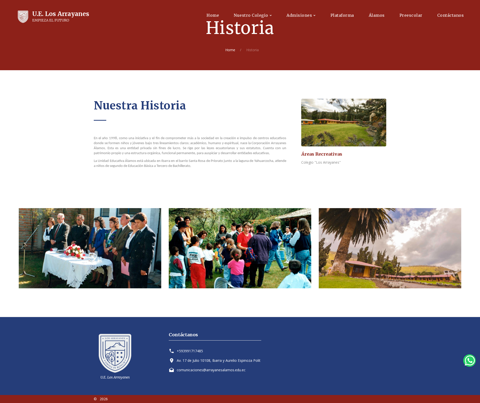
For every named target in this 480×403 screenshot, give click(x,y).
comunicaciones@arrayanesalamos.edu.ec (211, 370)
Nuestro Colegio (251, 15)
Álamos (377, 15)
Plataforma (342, 15)
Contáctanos (450, 15)
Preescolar (411, 15)
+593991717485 (190, 351)
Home (212, 15)
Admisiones (299, 15)
